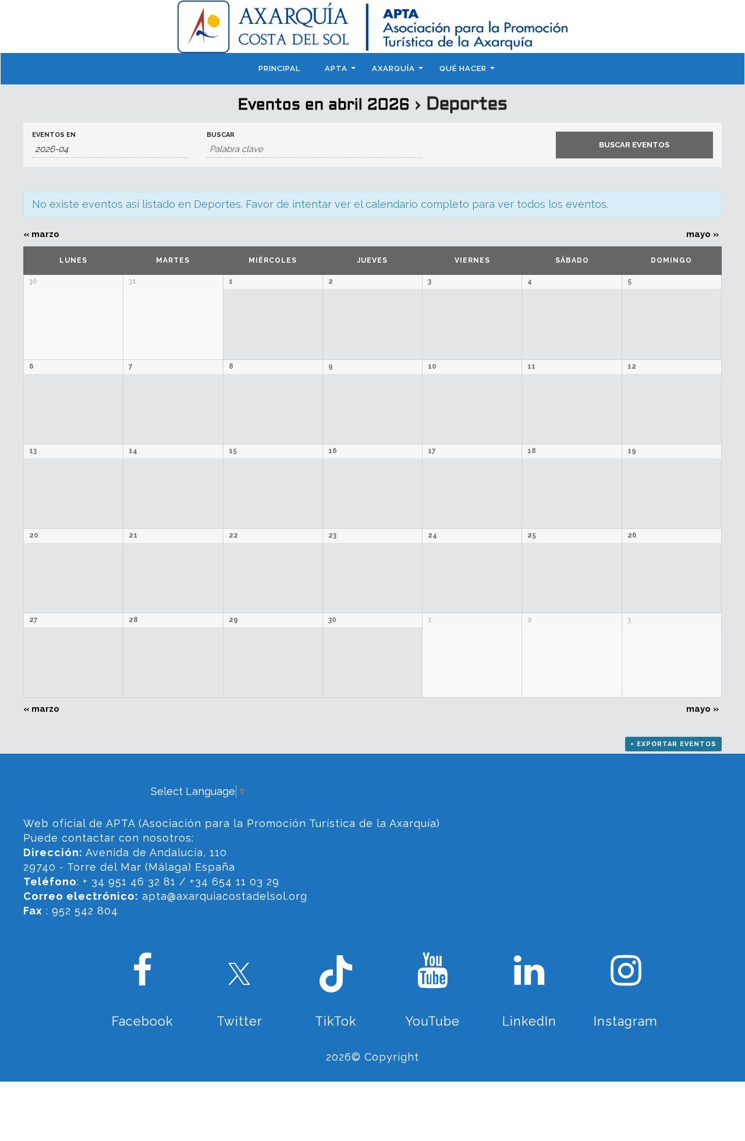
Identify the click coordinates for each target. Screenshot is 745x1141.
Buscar (221, 135)
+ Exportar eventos (673, 744)
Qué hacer (463, 68)
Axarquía (393, 68)
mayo (702, 234)
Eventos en (54, 135)
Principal (279, 68)
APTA (336, 68)
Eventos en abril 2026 (324, 105)
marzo (41, 234)
